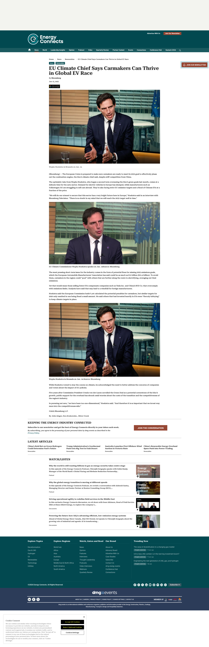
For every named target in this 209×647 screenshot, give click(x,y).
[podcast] (154, 584)
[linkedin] (146, 584)
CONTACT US (130, 599)
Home (51, 59)
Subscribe (109, 560)
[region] (44, 629)
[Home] (29, 50)
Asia (55, 553)
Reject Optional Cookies (72, 627)
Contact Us (110, 563)
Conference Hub (156, 50)
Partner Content (118, 50)
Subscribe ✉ (175, 585)
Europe (56, 560)
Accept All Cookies (72, 622)
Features (83, 553)
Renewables (69, 59)
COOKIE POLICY (106, 599)
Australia (57, 557)
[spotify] (157, 584)
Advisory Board (111, 550)
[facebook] (135, 584)
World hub (58, 547)
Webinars (83, 569)
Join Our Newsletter (172, 33)
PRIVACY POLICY (95, 599)
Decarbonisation (34, 547)
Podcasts (83, 563)
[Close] (84, 617)
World (45, 50)
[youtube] (150, 584)
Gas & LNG (32, 550)
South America (59, 569)
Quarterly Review (102, 50)
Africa (56, 550)
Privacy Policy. (34, 433)
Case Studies (110, 557)
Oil (29, 557)
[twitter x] (142, 584)
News (37, 50)
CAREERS (86, 599)
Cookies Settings (118, 599)
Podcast (81, 50)
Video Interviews (86, 566)
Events (130, 50)
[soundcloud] (161, 584)
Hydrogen (31, 553)
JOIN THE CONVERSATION (151, 428)
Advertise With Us (153, 33)
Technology (32, 563)
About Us (109, 547)
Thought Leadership (87, 560)
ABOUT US (78, 599)
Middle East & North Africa (64, 563)
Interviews (83, 557)
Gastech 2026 (171, 50)
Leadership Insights (58, 50)
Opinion (71, 50)
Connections (141, 50)
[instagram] (138, 584)
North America (59, 566)
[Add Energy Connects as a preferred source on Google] (54, 86)
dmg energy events (113, 566)
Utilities (31, 566)
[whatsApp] (165, 584)
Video (90, 50)
